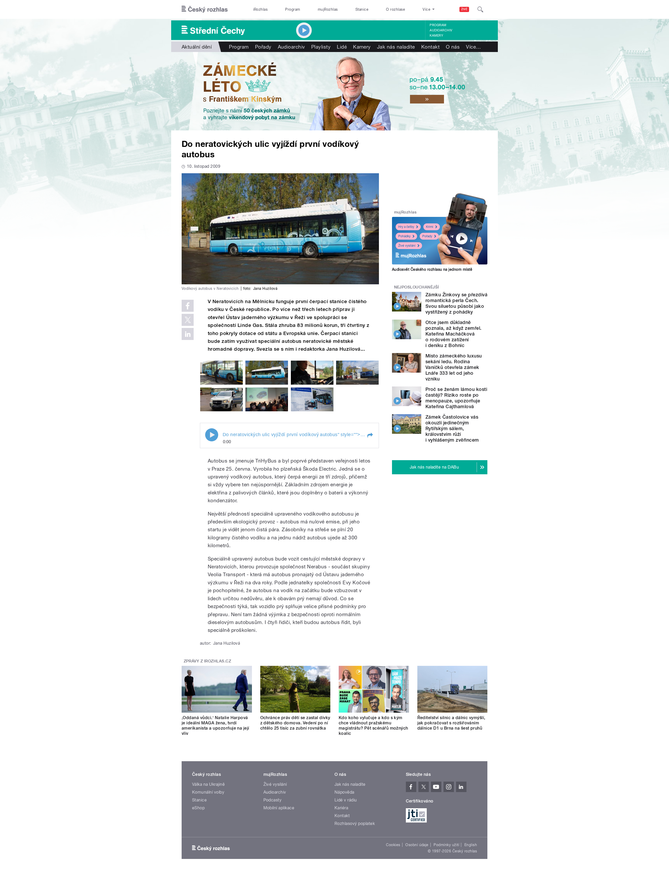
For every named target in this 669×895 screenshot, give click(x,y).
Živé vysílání (407, 245)
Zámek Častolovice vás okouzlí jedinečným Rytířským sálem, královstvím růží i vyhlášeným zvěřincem (452, 428)
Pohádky (404, 236)
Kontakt (430, 47)
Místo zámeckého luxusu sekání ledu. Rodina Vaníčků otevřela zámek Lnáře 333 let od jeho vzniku (453, 367)
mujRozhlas (328, 9)
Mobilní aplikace (279, 807)
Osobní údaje (417, 845)
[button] (370, 435)
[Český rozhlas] (205, 9)
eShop (198, 807)
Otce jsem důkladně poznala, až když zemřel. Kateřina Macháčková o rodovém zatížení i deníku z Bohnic (453, 334)
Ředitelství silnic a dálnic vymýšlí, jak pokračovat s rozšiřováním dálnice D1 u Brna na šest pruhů (451, 723)
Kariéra (341, 807)
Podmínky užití (446, 845)
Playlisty (321, 47)
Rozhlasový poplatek (354, 823)
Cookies (393, 845)
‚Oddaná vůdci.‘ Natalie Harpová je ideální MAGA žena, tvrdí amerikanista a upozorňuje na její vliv (215, 725)
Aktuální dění (197, 47)
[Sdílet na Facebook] (188, 306)
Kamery (436, 35)
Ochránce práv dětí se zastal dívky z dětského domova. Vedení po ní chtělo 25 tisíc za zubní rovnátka (295, 723)
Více (473, 47)
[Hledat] (480, 9)
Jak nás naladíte (396, 47)
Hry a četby (406, 227)
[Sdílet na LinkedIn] (188, 334)
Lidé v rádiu (345, 800)
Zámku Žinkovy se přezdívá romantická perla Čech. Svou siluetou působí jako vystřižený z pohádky (456, 303)
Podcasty (272, 800)
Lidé (342, 47)
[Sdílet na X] (188, 320)
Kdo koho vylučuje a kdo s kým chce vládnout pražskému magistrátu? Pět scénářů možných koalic (373, 725)
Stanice (361, 9)
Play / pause (211, 434)
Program (292, 9)
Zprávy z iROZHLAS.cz (207, 661)
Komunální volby (208, 792)
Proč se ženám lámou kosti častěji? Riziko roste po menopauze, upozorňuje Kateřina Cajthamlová (456, 397)
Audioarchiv (441, 30)
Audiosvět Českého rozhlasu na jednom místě (432, 269)
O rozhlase (395, 9)
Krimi (429, 227)
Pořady (263, 47)
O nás (453, 47)
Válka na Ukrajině (208, 784)
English (470, 845)
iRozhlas (260, 9)
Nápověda (344, 792)
